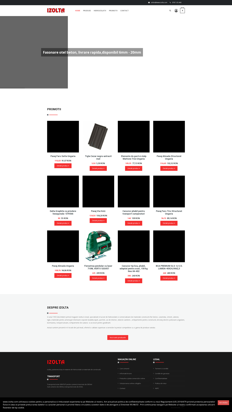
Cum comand (124, 368)
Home (77, 10)
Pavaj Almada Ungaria (63, 266)
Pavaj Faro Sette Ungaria (63, 156)
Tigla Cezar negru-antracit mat (98, 157)
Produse (87, 10)
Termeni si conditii (161, 368)
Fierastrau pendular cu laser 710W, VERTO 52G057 (98, 267)
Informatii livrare (126, 373)
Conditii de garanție (162, 373)
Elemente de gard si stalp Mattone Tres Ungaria (133, 157)
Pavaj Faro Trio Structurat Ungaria (169, 212)
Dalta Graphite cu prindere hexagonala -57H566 (63, 212)
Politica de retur (161, 383)
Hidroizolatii (100, 10)
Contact (124, 10)
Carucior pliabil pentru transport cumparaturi (134, 212)
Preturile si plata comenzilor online (132, 378)
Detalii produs (62, 166)
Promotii (113, 10)
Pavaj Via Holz (98, 211)
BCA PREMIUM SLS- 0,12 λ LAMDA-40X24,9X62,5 (169, 267)
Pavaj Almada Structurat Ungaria (169, 157)
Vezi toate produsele (118, 337)
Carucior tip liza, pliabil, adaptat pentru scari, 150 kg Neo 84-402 (134, 268)
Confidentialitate (161, 378)
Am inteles (223, 402)
